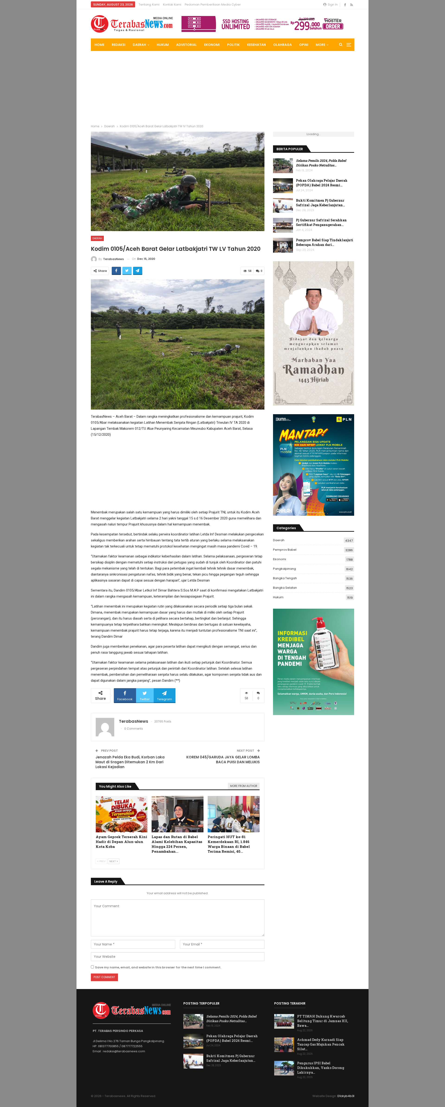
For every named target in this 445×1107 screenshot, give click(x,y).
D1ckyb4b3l (345, 1096)
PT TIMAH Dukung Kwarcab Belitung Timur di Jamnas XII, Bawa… (322, 1021)
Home (99, 44)
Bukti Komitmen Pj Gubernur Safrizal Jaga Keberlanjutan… (320, 202)
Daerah (139, 44)
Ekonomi (212, 44)
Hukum (163, 44)
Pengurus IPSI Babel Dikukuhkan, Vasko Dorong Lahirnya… (320, 1068)
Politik (233, 44)
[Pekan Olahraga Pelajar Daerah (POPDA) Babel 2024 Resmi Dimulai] (283, 185)
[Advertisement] (222, 85)
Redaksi (118, 44)
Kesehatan (256, 44)
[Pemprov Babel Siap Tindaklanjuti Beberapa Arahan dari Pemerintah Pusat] (283, 245)
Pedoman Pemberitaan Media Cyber (213, 4)
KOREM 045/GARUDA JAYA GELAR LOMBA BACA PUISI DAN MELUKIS (223, 759)
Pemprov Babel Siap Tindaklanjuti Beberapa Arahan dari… (324, 242)
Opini (303, 44)
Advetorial (186, 44)
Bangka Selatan (285, 587)
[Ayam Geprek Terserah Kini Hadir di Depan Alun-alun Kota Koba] (122, 814)
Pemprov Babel (284, 549)
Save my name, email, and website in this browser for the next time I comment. (158, 967)
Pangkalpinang (284, 568)
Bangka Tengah (285, 578)
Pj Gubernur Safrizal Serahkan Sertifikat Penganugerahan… (321, 222)
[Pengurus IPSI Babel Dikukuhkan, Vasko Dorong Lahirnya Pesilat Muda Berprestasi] (284, 1068)
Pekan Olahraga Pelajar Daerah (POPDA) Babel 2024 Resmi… (321, 182)
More (320, 44)
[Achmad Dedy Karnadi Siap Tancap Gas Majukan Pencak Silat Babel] (284, 1044)
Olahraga (282, 44)
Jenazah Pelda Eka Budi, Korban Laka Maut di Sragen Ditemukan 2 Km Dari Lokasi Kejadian (130, 762)
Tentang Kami (149, 4)
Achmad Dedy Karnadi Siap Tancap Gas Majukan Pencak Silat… (321, 1044)
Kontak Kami (172, 4)
